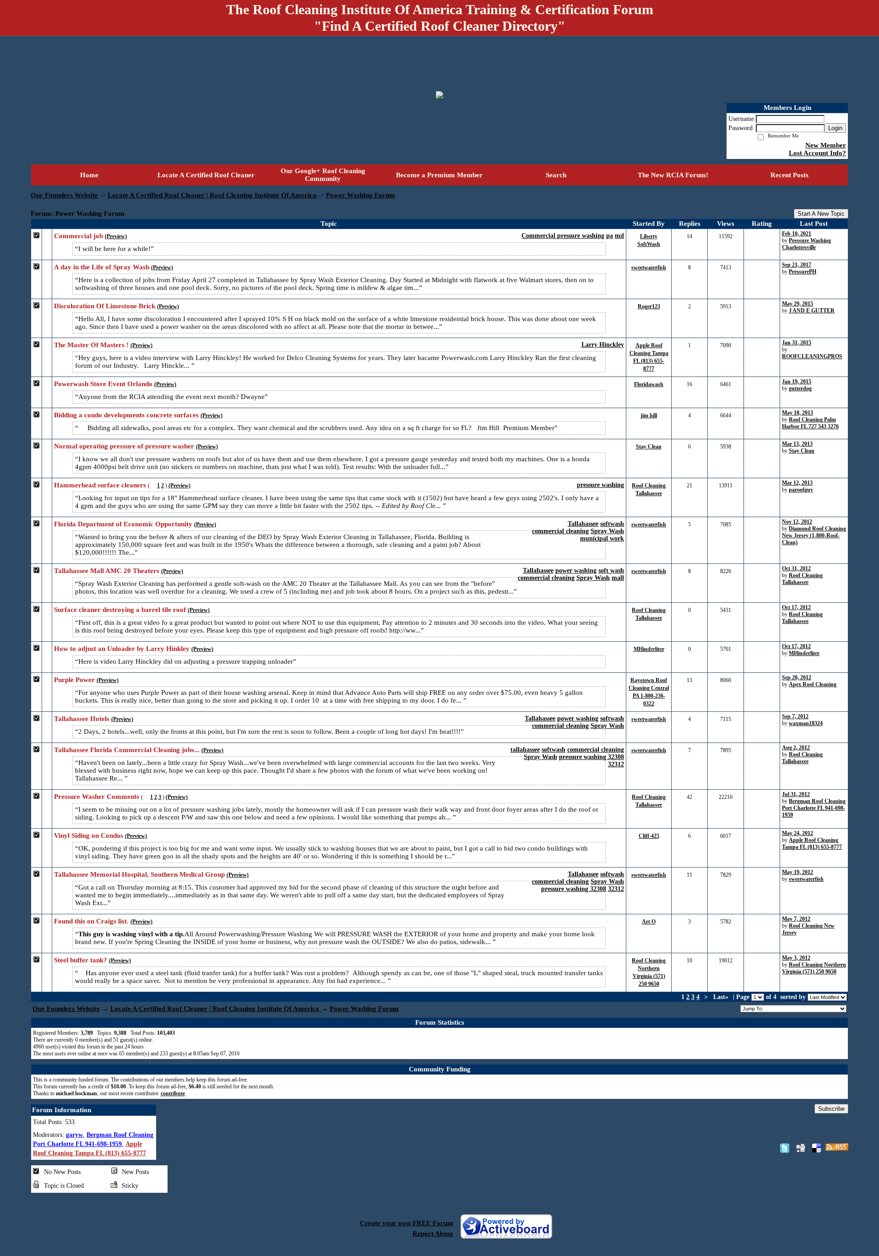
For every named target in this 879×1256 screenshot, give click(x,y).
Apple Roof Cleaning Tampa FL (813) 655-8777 (812, 843)
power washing (576, 570)
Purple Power (74, 679)
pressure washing (600, 484)
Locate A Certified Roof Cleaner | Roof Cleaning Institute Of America (213, 195)
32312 (616, 764)
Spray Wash (607, 531)
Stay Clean (649, 446)
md (619, 235)
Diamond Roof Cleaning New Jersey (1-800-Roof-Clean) (814, 535)
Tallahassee (583, 523)
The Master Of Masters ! (91, 345)
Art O (649, 921)
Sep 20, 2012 (796, 677)
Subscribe (831, 1108)
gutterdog (800, 388)
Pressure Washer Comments (96, 796)
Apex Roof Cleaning (812, 684)
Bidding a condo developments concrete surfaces (126, 415)
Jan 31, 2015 (796, 342)
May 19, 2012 (797, 872)
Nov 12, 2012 (797, 522)
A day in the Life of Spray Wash (101, 267)
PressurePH (802, 271)
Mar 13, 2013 (797, 444)
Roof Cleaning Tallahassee (802, 578)
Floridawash (648, 384)
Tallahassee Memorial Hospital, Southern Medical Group (139, 874)
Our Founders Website (64, 195)
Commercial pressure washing (562, 235)
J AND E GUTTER (812, 310)
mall (618, 577)
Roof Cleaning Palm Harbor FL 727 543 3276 (810, 423)
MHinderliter (649, 649)
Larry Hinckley (602, 344)
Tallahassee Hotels (81, 718)
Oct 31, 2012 (796, 568)
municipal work (602, 538)
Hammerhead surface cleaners (100, 485)
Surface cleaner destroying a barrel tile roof (120, 609)
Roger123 (649, 306)
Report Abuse (432, 1233)
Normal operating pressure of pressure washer (124, 446)
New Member (825, 145)
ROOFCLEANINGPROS (812, 356)
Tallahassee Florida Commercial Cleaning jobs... (127, 750)
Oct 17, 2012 (796, 607)
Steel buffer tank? (80, 960)
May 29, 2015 (797, 303)
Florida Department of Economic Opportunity (123, 524)
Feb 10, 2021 (796, 233)
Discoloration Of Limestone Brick (104, 306)
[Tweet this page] (784, 1148)
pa (609, 235)
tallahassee (525, 749)
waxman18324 (806, 723)
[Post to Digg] (801, 1148)
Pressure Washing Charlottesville (806, 244)
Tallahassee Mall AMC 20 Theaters (106, 570)
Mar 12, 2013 (797, 483)
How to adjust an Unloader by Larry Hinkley (122, 648)
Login (835, 128)
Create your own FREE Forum (406, 1223)
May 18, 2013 (797, 413)
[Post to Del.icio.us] (816, 1148)
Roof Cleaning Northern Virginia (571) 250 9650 (814, 968)
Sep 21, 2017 (796, 265)
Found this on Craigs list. (91, 921)
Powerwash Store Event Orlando (103, 384)
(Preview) (116, 236)
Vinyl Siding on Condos (88, 835)
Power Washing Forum (360, 195)
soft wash (611, 570)
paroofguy (801, 489)
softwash (612, 523)
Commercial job (78, 236)
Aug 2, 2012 (796, 747)
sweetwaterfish (648, 267)
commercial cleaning (560, 531)
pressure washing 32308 (591, 757)
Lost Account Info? (817, 153)
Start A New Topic (821, 213)
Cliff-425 (649, 836)
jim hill (648, 415)
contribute (173, 1093)
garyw (74, 1134)
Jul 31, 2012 (796, 794)
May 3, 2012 (796, 958)
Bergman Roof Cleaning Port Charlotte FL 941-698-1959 (814, 808)
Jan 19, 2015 (796, 381)
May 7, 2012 (796, 919)
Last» (721, 997)
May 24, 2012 (797, 833)
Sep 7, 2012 (795, 716)
